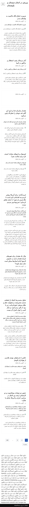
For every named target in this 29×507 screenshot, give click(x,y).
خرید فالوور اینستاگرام (14, 462)
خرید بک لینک (22, 460)
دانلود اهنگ (21, 489)
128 (7, 440)
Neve (26, 505)
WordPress (17, 505)
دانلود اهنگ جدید (21, 455)
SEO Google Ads (20, 502)
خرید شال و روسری (10, 455)
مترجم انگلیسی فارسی (11, 460)
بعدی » (25, 444)
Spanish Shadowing (11, 480)
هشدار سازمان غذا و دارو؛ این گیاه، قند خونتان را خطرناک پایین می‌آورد (15, 113)
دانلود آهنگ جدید (17, 493)
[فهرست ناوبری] (3, 4)
